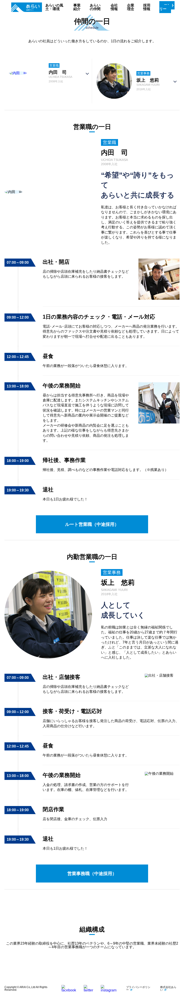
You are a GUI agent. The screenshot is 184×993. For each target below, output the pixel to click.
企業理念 (130, 7)
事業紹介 (77, 7)
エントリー (167, 7)
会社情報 (114, 7)
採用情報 (146, 7)
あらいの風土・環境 (54, 7)
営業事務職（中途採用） (92, 873)
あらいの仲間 (95, 7)
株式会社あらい (168, 988)
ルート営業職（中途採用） (92, 524)
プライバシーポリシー (138, 988)
